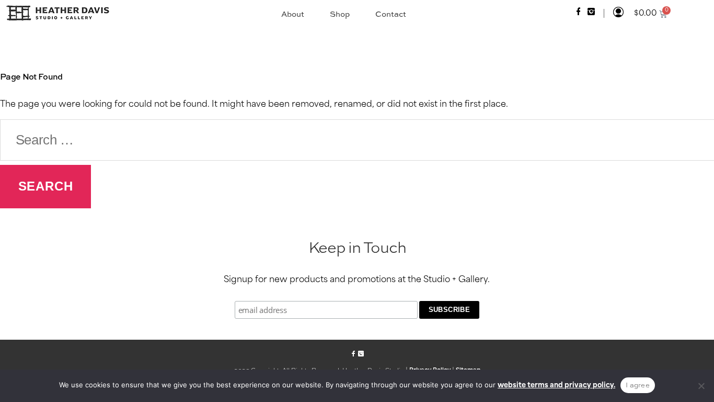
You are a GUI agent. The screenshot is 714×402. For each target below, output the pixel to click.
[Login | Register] (618, 13)
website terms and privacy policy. (556, 385)
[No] (701, 386)
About (292, 13)
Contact (390, 13)
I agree (638, 385)
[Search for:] (357, 140)
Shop (340, 13)
